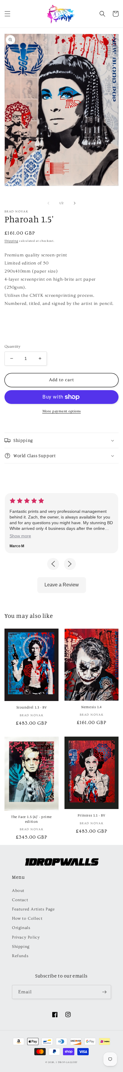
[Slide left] (48, 203)
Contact (20, 900)
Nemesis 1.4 (91, 707)
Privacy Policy (26, 937)
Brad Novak (16, 211)
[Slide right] (74, 203)
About (18, 890)
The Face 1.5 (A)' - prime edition (31, 819)
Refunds (20, 956)
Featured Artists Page (33, 909)
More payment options (61, 411)
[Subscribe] (104, 992)
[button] (7, 13)
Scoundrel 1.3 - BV (31, 707)
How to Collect (27, 918)
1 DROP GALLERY (67, 1062)
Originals (21, 927)
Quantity (12, 346)
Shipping (11, 241)
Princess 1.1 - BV (91, 815)
